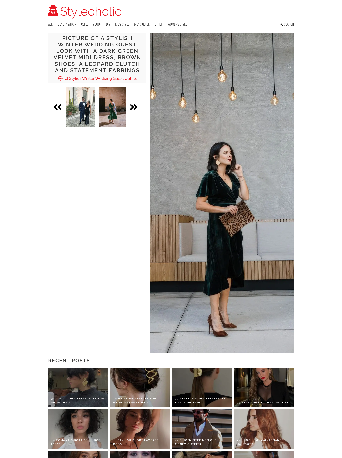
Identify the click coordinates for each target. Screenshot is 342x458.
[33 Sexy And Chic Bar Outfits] (264, 387)
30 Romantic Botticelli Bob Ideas (76, 442)
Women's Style (177, 24)
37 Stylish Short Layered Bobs (136, 442)
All (50, 24)
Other (159, 24)
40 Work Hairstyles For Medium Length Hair (134, 400)
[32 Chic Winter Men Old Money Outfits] (202, 429)
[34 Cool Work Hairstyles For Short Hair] (78, 387)
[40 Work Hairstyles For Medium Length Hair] (140, 387)
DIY (108, 24)
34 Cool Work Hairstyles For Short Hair (77, 400)
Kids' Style (122, 24)
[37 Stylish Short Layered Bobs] (140, 429)
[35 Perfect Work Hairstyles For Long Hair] (202, 387)
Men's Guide (142, 24)
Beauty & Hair (67, 24)
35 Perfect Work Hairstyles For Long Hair (200, 400)
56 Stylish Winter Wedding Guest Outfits (100, 78)
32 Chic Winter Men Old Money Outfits (196, 442)
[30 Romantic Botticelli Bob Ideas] (78, 429)
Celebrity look (91, 24)
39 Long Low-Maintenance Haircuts (260, 442)
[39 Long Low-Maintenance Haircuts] (264, 429)
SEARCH (289, 24)
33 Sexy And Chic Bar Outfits (263, 402)
